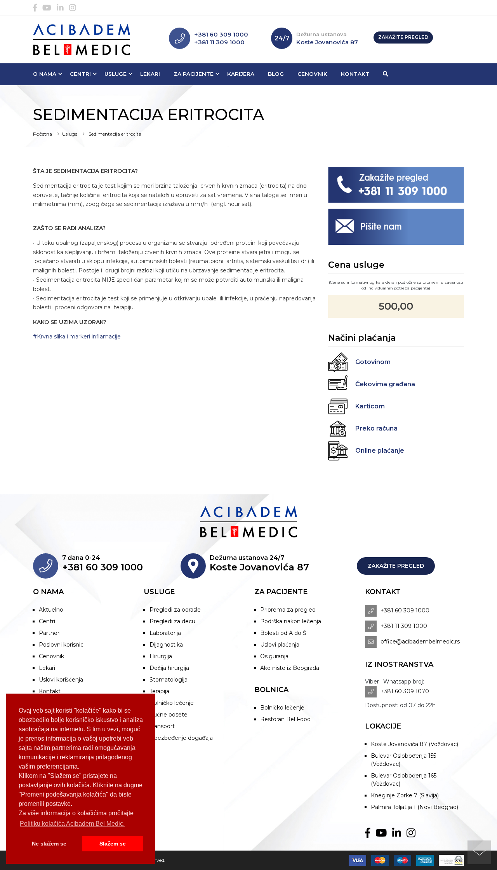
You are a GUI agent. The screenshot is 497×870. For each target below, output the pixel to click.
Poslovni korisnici (62, 644)
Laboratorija (165, 632)
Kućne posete (168, 714)
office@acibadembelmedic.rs (420, 641)
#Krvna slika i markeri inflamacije (77, 336)
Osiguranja (274, 656)
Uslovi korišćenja (61, 679)
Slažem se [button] (112, 843)
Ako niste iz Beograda (289, 667)
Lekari (150, 74)
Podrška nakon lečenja (290, 621)
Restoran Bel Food (285, 719)
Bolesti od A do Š (283, 632)
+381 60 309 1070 (405, 691)
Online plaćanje (379, 450)
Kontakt (355, 74)
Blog (276, 74)
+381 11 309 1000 (219, 42)
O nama (44, 74)
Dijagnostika (166, 644)
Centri (80, 74)
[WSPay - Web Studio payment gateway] (449, 860)
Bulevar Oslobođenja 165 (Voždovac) (403, 779)
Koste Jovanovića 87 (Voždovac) (414, 744)
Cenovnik (312, 74)
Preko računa (376, 428)
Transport (162, 726)
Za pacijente (194, 74)
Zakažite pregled (403, 37)
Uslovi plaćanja (279, 644)
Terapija (159, 691)
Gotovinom (373, 362)
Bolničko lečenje (171, 702)
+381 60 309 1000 (221, 34)
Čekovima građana (385, 384)
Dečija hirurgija (169, 667)
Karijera (240, 74)
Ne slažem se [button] (49, 843)
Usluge (115, 74)
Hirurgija (160, 656)
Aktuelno (51, 609)
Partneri (50, 632)
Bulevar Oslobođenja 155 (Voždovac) (403, 759)
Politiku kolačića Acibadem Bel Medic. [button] (72, 823)
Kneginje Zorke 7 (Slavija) (405, 795)
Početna (42, 134)
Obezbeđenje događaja (181, 737)
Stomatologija (168, 679)
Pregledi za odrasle (175, 609)
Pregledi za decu (172, 621)
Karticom (370, 406)
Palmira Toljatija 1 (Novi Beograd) (414, 807)
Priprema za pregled (288, 609)
